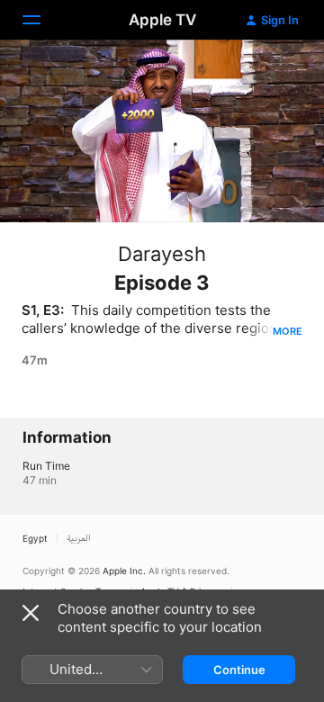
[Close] (30, 613)
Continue (239, 669)
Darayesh (162, 254)
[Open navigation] (42, 20)
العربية (79, 538)
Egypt (35, 538)
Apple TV (162, 20)
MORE (287, 331)
